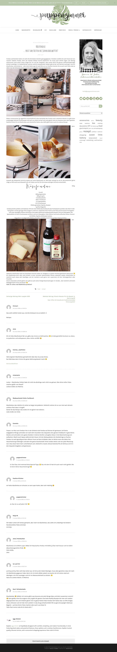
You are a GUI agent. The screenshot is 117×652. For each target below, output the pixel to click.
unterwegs (82, 140)
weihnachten (98, 140)
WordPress (69, 648)
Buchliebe (52, 30)
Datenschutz (87, 30)
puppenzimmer (44, 42)
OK (76, 2)
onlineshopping (98, 128)
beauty (99, 120)
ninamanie (16, 375)
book (81, 123)
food (39, 54)
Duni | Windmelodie (19, 589)
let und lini (16, 564)
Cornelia (15, 423)
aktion (92, 120)
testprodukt (93, 138)
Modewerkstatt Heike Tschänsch (23, 398)
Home (17, 30)
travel (101, 138)
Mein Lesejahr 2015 (18, 296)
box (93, 123)
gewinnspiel (84, 128)
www (81, 142)
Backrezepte (26, 30)
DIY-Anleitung (94, 126)
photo (81, 131)
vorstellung (89, 140)
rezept (42, 54)
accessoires (84, 120)
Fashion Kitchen (18, 478)
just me (91, 128)
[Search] (100, 106)
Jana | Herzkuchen (19, 538)
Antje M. (15, 515)
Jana (14, 329)
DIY (46, 30)
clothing (100, 123)
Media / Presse (74, 30)
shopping (83, 135)
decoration (83, 126)
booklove (87, 123)
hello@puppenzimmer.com (91, 91)
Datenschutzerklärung (98, 2)
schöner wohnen (97, 132)
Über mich (62, 30)
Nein (83, 2)
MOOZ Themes (54, 648)
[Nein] (115, 3)
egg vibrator (17, 619)
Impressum (98, 30)
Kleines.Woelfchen (12, 363)
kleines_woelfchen (19, 350)
